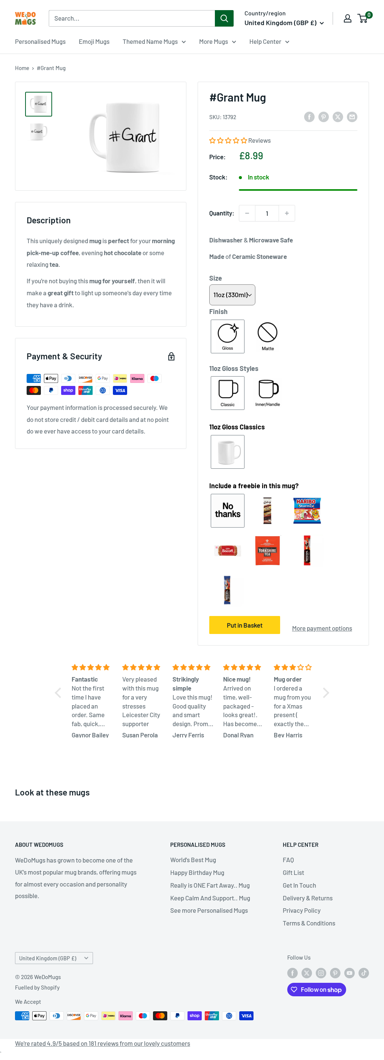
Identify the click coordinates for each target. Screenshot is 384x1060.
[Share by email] (352, 117)
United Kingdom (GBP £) (47, 958)
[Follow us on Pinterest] (335, 972)
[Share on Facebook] (309, 117)
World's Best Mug (193, 859)
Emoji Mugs (94, 41)
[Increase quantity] (287, 213)
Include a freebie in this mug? (253, 485)
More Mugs (213, 41)
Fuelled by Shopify (37, 987)
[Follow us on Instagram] (321, 972)
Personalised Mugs (40, 41)
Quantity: (221, 213)
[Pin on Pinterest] (323, 117)
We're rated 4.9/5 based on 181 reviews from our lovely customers (102, 1043)
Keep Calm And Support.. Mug (210, 898)
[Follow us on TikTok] (363, 972)
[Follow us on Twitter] (307, 972)
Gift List (293, 872)
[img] (92, 667)
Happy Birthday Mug (197, 872)
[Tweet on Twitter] (338, 117)
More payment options (322, 628)
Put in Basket (244, 625)
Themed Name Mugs (150, 41)
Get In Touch (299, 885)
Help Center (265, 41)
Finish (218, 311)
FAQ (288, 859)
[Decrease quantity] (247, 213)
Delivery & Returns (308, 898)
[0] (363, 18)
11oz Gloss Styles (233, 368)
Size (215, 278)
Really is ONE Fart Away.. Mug (210, 885)
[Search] (224, 18)
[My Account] (347, 18)
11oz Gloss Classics (237, 427)
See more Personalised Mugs (209, 910)
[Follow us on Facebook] (292, 972)
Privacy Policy (302, 910)
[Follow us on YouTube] (349, 972)
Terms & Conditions (309, 923)
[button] (228, 140)
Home (22, 67)
